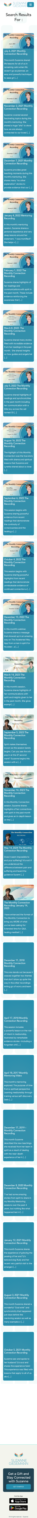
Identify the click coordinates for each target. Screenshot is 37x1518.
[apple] (18, 1499)
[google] (18, 1506)
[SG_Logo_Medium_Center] (18, 1452)
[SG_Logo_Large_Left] (16, 2)
